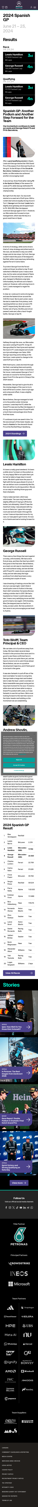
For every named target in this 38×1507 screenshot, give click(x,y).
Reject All (19, 759)
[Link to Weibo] (28, 1207)
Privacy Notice (7, 1474)
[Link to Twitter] (13, 1207)
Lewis (27, 203)
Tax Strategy (7, 1483)
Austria (12, 424)
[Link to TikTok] (17, 1207)
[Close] (34, 734)
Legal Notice (7, 1465)
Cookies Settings (19, 770)
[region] (19, 753)
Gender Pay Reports (9, 1496)
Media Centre (7, 1456)
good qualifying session (17, 161)
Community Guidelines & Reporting (15, 1452)
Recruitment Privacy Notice (13, 1478)
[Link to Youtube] (21, 1207)
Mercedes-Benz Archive (11, 1461)
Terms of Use (7, 1500)
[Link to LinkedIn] (24, 1207)
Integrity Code (8, 1487)
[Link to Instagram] (10, 1207)
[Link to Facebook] (6, 1207)
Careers (5, 1447)
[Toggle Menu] (35, 7)
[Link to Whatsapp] (32, 1207)
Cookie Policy (7, 1469)
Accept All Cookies (19, 765)
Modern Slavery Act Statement (14, 1491)
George (11, 203)
